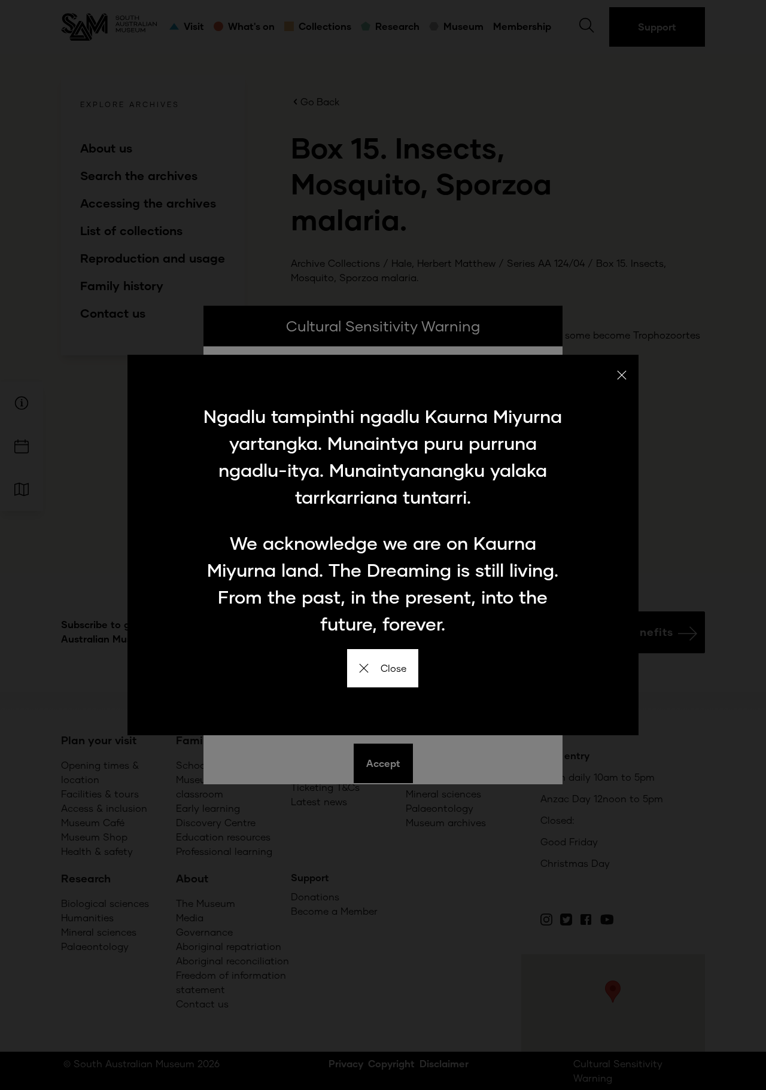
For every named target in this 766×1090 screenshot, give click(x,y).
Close (393, 668)
